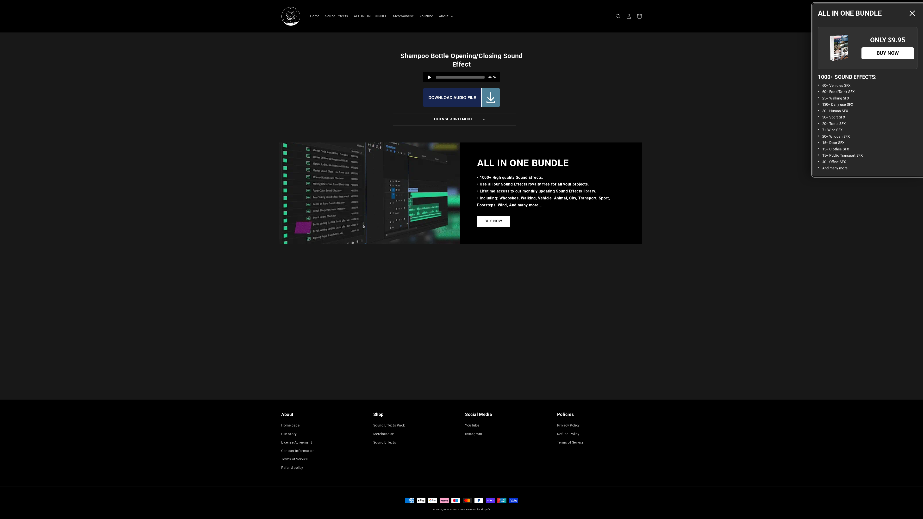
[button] (618, 16)
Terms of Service (294, 459)
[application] (461, 77)
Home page (290, 425)
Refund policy (292, 468)
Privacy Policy (568, 425)
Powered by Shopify (478, 509)
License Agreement (296, 442)
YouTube (472, 425)
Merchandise (383, 434)
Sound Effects (384, 442)
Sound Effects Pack (389, 425)
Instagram (473, 434)
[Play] (429, 77)
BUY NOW (493, 221)
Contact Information (297, 451)
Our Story (289, 434)
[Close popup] (912, 13)
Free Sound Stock (454, 509)
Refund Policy (568, 434)
